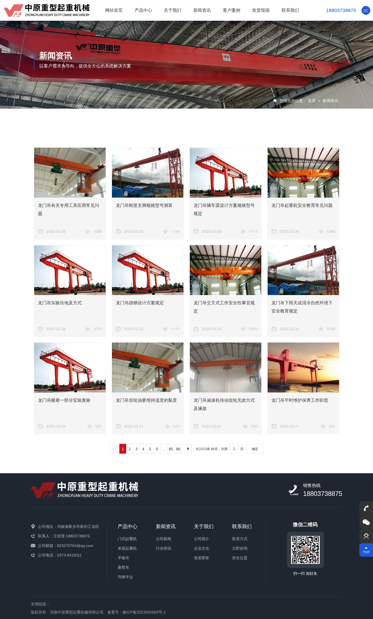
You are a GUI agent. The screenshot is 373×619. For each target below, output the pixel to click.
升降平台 (125, 577)
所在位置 (239, 558)
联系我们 (290, 10)
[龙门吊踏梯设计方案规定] (147, 270)
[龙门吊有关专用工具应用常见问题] (70, 173)
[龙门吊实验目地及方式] (70, 270)
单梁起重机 (127, 548)
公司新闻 (163, 539)
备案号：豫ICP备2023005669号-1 (136, 612)
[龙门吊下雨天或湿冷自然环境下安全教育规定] (303, 270)
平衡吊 (123, 558)
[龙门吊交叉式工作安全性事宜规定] (225, 270)
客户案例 (231, 10)
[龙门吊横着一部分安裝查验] (70, 367)
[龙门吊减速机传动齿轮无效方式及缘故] (225, 367)
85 (171, 449)
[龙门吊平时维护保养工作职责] (303, 367)
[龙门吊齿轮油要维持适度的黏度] (147, 367)
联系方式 (239, 539)
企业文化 (201, 548)
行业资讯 (163, 548)
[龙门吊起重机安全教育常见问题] (303, 173)
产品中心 (143, 10)
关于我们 (172, 10)
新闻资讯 (202, 10)
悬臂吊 (123, 567)
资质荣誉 (201, 558)
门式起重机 (127, 539)
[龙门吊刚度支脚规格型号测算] (147, 173)
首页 (312, 101)
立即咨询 (239, 548)
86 (178, 449)
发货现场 (261, 10)
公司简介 (201, 539)
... (163, 449)
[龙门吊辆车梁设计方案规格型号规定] (225, 173)
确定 (255, 449)
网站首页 (114, 10)
